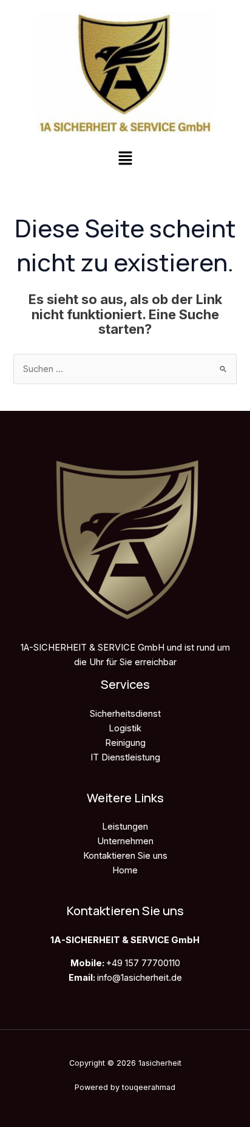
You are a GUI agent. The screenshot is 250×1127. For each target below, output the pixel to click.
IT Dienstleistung (125, 757)
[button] (125, 159)
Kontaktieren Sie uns (125, 855)
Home (125, 870)
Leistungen (125, 826)
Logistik (125, 728)
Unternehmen (125, 841)
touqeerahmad (148, 1087)
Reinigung (125, 742)
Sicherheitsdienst (125, 713)
